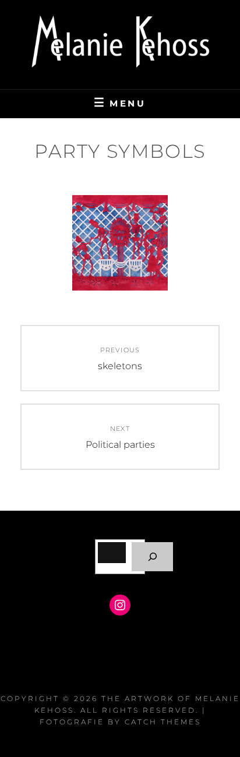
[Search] (152, 556)
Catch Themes (163, 721)
